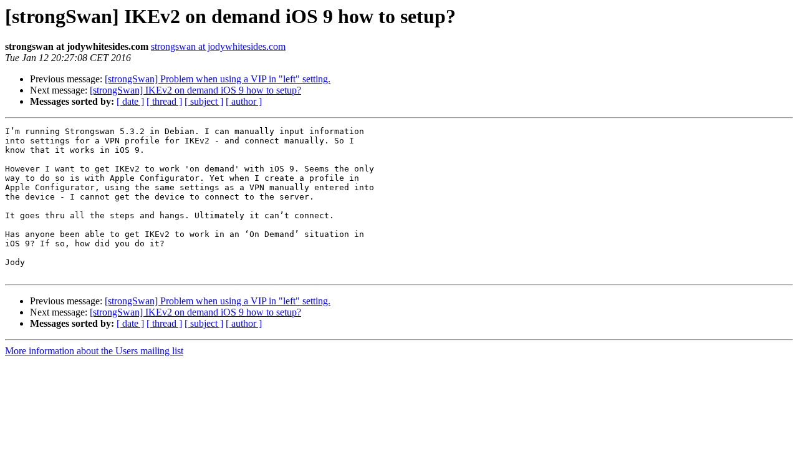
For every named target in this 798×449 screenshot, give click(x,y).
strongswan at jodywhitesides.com (218, 46)
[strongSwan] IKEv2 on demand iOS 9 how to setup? (195, 90)
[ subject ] (204, 101)
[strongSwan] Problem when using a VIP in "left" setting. (217, 79)
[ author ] (244, 101)
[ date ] (130, 101)
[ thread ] (164, 101)
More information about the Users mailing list (94, 350)
